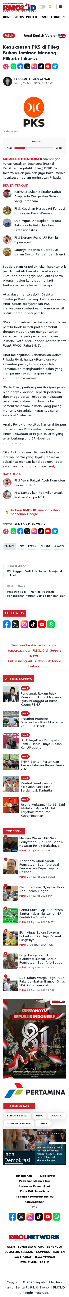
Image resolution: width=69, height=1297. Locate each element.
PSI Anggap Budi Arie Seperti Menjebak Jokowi (35, 573)
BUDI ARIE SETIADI (17, 1115)
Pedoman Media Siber (34, 1181)
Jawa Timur (28, 1262)
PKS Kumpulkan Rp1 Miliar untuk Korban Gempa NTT (38, 495)
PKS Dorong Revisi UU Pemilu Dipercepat (36, 240)
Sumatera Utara (31, 1247)
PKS (22, 546)
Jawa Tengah (45, 1257)
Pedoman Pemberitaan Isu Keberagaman (34, 1199)
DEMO (39, 1115)
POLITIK (31, 17)
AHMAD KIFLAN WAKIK (29, 524)
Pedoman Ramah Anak (35, 1186)
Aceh (11, 1247)
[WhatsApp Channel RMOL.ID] (51, 624)
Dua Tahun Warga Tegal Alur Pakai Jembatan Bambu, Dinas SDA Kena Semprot (42, 981)
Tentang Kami (23, 1176)
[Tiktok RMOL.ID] (33, 624)
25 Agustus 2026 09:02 (41, 877)
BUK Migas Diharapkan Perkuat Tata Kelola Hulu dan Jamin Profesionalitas (37, 225)
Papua (45, 1262)
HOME (7, 17)
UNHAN (43, 1123)
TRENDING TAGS (19, 1106)
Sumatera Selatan (19, 1252)
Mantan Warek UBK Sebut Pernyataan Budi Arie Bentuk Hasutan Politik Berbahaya (41, 842)
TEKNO (55, 17)
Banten (59, 1252)
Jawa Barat (23, 1257)
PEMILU (32, 546)
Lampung (43, 1252)
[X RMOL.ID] (15, 624)
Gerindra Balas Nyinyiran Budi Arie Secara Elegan (41, 889)
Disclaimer (47, 1176)
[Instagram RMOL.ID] (24, 624)
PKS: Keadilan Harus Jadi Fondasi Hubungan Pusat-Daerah (39, 211)
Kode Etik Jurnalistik (34, 1191)
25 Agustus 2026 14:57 (40, 922)
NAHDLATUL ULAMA (19, 1123)
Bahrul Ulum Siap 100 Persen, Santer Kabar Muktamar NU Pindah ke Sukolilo (41, 913)
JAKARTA (59, 546)
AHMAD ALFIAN (39, 79)
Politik (8, 35)
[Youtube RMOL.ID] (42, 624)
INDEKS (19, 17)
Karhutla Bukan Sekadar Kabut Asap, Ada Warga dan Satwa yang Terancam (37, 196)
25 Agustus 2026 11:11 (39, 850)
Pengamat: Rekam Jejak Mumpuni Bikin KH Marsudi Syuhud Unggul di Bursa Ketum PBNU (41, 699)
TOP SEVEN (13, 831)
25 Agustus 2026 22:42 (40, 990)
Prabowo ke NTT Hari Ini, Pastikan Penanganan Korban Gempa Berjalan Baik (36, 594)
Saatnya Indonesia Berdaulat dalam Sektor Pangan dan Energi (39, 252)
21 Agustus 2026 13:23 (40, 945)
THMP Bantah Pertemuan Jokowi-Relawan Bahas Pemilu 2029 (43, 765)
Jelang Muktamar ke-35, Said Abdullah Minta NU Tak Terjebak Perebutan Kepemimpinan (43, 810)
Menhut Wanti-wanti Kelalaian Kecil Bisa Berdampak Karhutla (36, 786)
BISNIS (43, 17)
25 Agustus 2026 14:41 (40, 896)
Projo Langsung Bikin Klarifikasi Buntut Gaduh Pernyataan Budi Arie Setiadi (41, 959)
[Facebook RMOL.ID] (7, 624)
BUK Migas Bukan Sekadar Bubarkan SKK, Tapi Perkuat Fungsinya (40, 936)
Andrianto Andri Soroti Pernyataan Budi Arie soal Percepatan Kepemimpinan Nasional (39, 866)
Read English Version (40, 35)
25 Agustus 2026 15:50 (40, 967)
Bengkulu (54, 1247)
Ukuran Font (34, 141)
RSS (34, 1207)
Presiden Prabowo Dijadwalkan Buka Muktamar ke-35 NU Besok (42, 722)
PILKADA (45, 546)
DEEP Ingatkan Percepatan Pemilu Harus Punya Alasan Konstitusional (41, 744)
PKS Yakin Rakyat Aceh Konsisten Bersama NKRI (39, 482)
